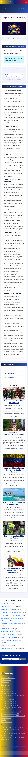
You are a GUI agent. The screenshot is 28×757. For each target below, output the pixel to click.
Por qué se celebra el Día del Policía (14, 537)
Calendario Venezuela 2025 (9, 702)
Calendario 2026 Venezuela (14, 753)
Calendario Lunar (6, 722)
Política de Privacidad (7, 700)
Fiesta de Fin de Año (7, 648)
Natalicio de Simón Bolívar (9, 637)
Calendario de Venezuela (8, 2)
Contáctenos (5, 682)
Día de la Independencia (8, 634)
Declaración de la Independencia (11, 623)
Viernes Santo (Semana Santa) (10, 615)
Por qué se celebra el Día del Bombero (14, 402)
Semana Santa (5, 689)
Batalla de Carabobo (7, 631)
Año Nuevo (4, 604)
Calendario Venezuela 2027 (9, 706)
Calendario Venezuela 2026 (9, 704)
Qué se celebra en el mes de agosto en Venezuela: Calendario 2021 (14, 570)
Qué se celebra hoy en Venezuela (11, 712)
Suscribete (22, 659)
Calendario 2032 (9, 377)
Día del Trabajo (5, 629)
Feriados (3, 720)
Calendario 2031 (9, 373)
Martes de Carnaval (7, 609)
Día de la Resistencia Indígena (10, 640)
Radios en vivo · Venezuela (9, 693)
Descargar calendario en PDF (10, 714)
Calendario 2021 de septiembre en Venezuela (14, 433)
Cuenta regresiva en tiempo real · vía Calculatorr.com (14, 80)
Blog (2, 725)
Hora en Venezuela (7, 691)
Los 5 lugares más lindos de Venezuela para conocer (14, 503)
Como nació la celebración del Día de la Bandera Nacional (14, 470)
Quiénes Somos (6, 680)
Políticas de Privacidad (8, 678)
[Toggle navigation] (26, 2)
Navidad (3, 645)
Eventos (3, 687)
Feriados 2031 (9, 369)
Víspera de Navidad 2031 (14, 17)
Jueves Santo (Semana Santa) (10, 612)
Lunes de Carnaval (6, 606)
